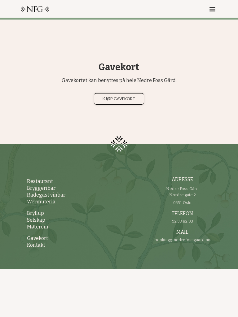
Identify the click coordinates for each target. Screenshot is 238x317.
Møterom (37, 227)
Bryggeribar (41, 188)
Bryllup (35, 213)
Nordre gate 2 (182, 195)
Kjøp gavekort (119, 98)
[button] (209, 7)
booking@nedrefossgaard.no (182, 239)
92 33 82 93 (182, 221)
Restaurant (40, 181)
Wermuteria (41, 202)
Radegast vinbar (46, 195)
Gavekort (37, 238)
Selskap (36, 220)
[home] (44, 9)
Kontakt (36, 245)
